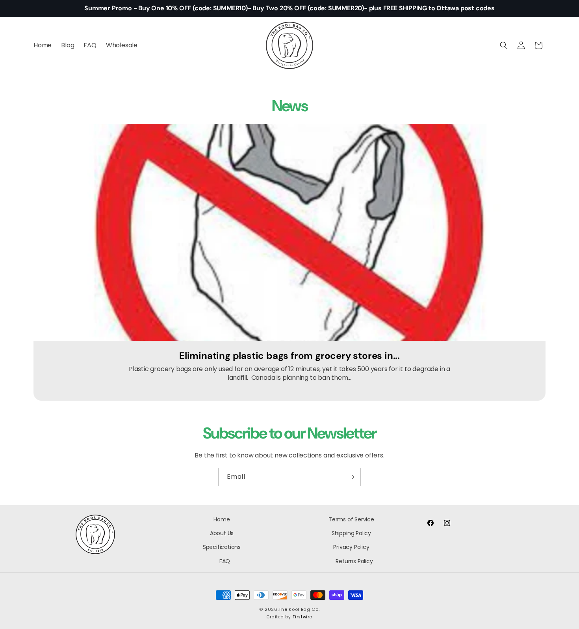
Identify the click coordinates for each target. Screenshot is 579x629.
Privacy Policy (351, 547)
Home (221, 519)
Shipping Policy (351, 533)
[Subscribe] (351, 477)
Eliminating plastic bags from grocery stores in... (289, 355)
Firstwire (302, 617)
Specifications (222, 547)
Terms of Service (351, 519)
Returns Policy (354, 561)
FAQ (224, 561)
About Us (222, 533)
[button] (503, 45)
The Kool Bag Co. (298, 609)
